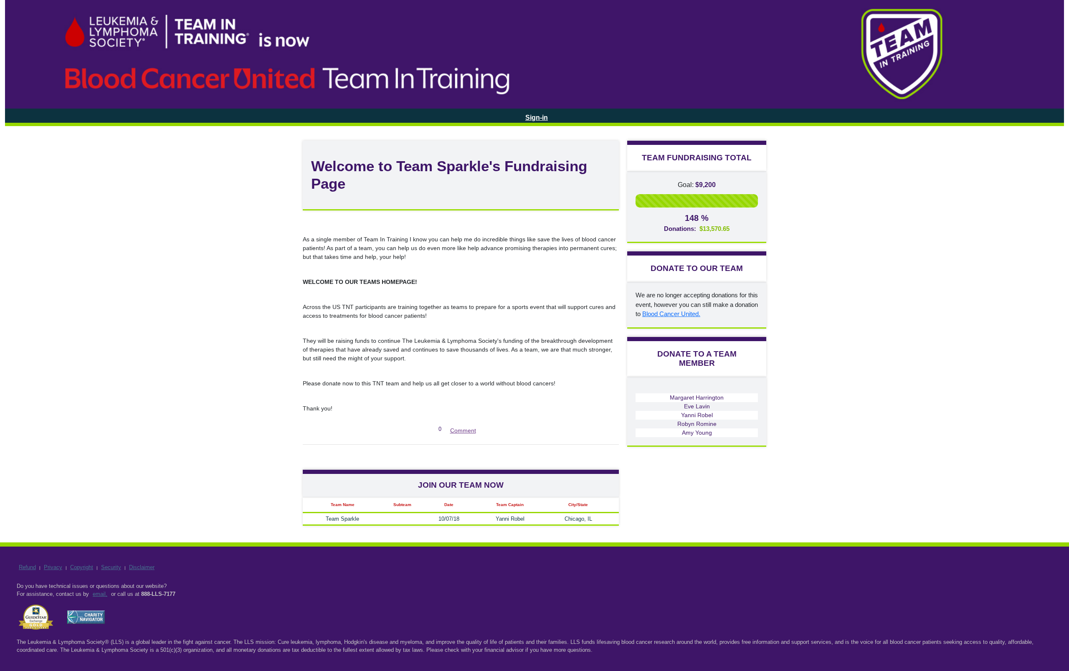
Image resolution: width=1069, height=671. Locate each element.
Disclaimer (142, 567)
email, (100, 594)
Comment (463, 430)
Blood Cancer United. (671, 313)
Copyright (81, 567)
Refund (27, 567)
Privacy (53, 567)
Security (111, 567)
